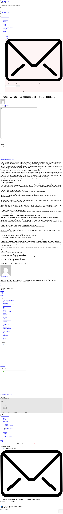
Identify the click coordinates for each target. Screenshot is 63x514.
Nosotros (5, 405)
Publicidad (5, 408)
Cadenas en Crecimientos (8, 300)
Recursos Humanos (7, 327)
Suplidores (5, 427)
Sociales (4, 334)
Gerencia (5, 309)
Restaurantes (5, 330)
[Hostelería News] (4, 1)
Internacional (5, 314)
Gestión (4, 310)
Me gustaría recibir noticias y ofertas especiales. (17, 91)
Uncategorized (6, 339)
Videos (6, 424)
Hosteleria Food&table (7, 311)
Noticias (4, 318)
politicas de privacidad (33, 444)
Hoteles (4, 313)
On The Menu (6, 323)
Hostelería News (5, 105)
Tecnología (5, 335)
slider (4, 332)
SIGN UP (18, 86)
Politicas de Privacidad (7, 410)
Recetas (4, 325)
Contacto (5, 407)
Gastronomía (5, 307)
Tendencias (5, 337)
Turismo (4, 338)
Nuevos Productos (7, 320)
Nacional (5, 317)
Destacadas (5, 303)
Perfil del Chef (6, 324)
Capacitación (5, 302)
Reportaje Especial (7, 328)
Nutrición (5, 321)
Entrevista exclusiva (7, 306)
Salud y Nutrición (6, 331)
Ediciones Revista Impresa (8, 304)
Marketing (5, 316)
